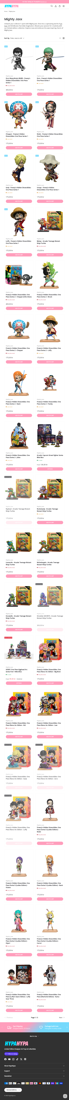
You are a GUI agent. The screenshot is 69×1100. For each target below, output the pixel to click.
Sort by (6, 38)
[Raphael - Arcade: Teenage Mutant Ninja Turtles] (19, 489)
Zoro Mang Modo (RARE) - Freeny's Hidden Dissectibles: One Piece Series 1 (18, 80)
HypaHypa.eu (12, 1095)
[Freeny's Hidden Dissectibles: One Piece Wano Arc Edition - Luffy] (19, 808)
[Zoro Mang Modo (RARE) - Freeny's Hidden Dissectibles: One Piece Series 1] (19, 59)
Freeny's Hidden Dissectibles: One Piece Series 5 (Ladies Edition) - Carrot (49, 941)
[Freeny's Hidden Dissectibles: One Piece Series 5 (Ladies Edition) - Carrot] (50, 919)
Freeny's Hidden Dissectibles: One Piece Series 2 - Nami (18, 403)
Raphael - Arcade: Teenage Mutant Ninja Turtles (18, 510)
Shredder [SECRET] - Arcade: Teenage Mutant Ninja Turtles (50, 617)
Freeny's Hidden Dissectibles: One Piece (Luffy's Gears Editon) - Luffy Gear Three (18, 997)
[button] (60, 6)
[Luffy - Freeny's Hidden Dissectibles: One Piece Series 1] (19, 221)
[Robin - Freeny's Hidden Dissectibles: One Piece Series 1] (50, 114)
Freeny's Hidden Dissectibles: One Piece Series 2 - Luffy (49, 349)
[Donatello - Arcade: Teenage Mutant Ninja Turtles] (19, 596)
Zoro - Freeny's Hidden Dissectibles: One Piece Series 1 (49, 79)
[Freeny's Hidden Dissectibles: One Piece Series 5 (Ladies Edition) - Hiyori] (19, 919)
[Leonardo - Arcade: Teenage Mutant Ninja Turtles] (19, 543)
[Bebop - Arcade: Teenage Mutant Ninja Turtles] (50, 221)
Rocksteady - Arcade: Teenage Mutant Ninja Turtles (47, 510)
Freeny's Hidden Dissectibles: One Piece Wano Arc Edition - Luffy (18, 828)
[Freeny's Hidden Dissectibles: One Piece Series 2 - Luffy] (50, 328)
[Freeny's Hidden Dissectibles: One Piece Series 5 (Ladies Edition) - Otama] (19, 863)
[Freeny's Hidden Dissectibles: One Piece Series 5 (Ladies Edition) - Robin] (50, 808)
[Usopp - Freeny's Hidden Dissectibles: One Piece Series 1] (50, 168)
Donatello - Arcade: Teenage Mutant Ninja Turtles (18, 617)
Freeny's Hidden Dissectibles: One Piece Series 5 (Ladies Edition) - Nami (50, 884)
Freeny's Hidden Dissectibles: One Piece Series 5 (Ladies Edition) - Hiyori (18, 941)
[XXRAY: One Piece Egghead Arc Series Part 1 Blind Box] (19, 650)
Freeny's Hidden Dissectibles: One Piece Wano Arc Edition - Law (49, 724)
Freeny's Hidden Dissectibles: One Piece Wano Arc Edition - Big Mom (49, 671)
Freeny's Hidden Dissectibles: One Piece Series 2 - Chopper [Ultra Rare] (18, 296)
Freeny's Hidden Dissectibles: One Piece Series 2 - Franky (49, 403)
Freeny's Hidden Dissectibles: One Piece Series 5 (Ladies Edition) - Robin (49, 829)
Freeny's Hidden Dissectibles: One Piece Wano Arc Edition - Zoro (49, 778)
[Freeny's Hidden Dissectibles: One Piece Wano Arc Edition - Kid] (19, 703)
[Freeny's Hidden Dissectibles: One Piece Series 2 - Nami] (19, 382)
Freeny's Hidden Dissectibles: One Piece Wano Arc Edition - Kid (18, 724)
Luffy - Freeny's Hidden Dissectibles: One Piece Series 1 (18, 242)
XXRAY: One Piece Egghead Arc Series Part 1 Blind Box (16, 671)
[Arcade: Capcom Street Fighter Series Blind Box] (50, 436)
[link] (14, 1017)
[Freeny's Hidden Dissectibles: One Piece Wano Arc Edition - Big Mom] (50, 650)
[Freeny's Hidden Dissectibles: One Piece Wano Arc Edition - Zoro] (50, 757)
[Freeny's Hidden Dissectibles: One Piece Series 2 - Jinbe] (19, 436)
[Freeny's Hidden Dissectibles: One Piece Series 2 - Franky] (50, 382)
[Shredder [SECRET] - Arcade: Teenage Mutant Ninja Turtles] (50, 596)
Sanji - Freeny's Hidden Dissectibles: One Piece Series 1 (18, 189)
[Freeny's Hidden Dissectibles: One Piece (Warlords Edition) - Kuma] (50, 975)
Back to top (33, 1036)
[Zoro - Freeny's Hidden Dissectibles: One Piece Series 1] (50, 59)
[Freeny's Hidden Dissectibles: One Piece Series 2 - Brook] (50, 275)
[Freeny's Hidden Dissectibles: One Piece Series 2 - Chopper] (19, 328)
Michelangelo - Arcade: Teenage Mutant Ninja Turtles (48, 563)
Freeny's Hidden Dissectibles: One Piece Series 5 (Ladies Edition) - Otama (18, 885)
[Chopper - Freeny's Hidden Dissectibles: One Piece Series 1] (19, 114)
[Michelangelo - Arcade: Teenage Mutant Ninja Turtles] (50, 543)
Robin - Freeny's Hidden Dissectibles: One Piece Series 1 (50, 135)
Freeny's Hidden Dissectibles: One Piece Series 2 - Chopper (18, 349)
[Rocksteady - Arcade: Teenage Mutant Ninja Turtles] (50, 489)
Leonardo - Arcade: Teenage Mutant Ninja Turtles (18, 563)
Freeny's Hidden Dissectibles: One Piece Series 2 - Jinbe (18, 456)
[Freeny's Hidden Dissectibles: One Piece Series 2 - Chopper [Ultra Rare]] (19, 275)
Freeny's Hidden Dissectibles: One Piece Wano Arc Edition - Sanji (18, 778)
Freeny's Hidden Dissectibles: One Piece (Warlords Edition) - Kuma (49, 996)
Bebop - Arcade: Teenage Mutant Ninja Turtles (48, 242)
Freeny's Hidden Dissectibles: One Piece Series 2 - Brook (49, 296)
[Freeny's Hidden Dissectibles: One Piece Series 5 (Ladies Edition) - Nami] (50, 863)
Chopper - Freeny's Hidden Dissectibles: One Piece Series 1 (17, 135)
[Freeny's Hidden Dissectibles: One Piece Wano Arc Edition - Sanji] (19, 757)
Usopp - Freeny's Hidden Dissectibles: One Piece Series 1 (48, 189)
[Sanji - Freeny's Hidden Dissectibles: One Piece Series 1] (19, 168)
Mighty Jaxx (12, 11)
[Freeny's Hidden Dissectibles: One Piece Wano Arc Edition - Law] (50, 703)
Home (5, 11)
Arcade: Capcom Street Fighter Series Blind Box (50, 456)
